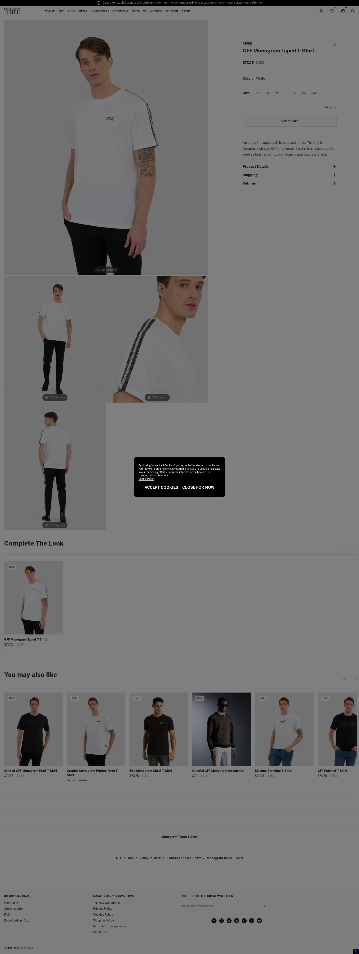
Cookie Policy (146, 479)
